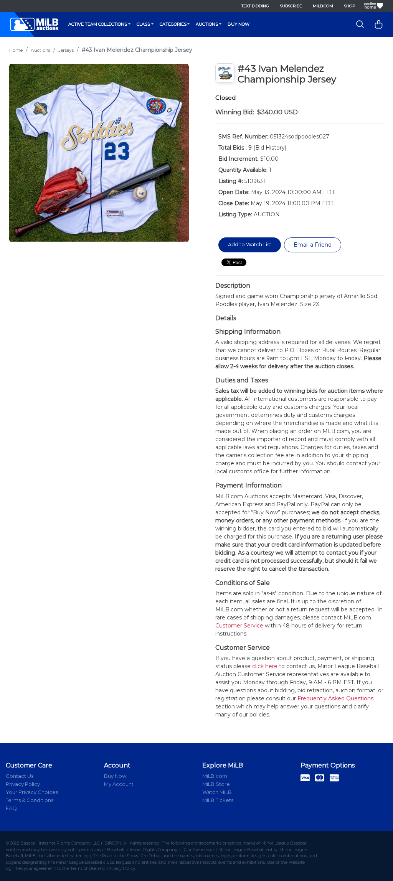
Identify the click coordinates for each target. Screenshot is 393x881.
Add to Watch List (249, 244)
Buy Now (238, 24)
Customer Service (239, 625)
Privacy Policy (23, 784)
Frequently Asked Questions (335, 698)
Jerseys (66, 50)
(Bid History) (269, 147)
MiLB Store (216, 784)
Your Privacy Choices (32, 792)
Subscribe (291, 5)
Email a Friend (313, 244)
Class (143, 24)
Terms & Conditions (29, 800)
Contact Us (19, 776)
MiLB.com (323, 5)
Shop (349, 5)
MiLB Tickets (217, 800)
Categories (173, 24)
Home (16, 50)
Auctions (207, 24)
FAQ (11, 808)
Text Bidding (255, 5)
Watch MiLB (217, 792)
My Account (119, 784)
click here (264, 666)
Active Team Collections (97, 24)
